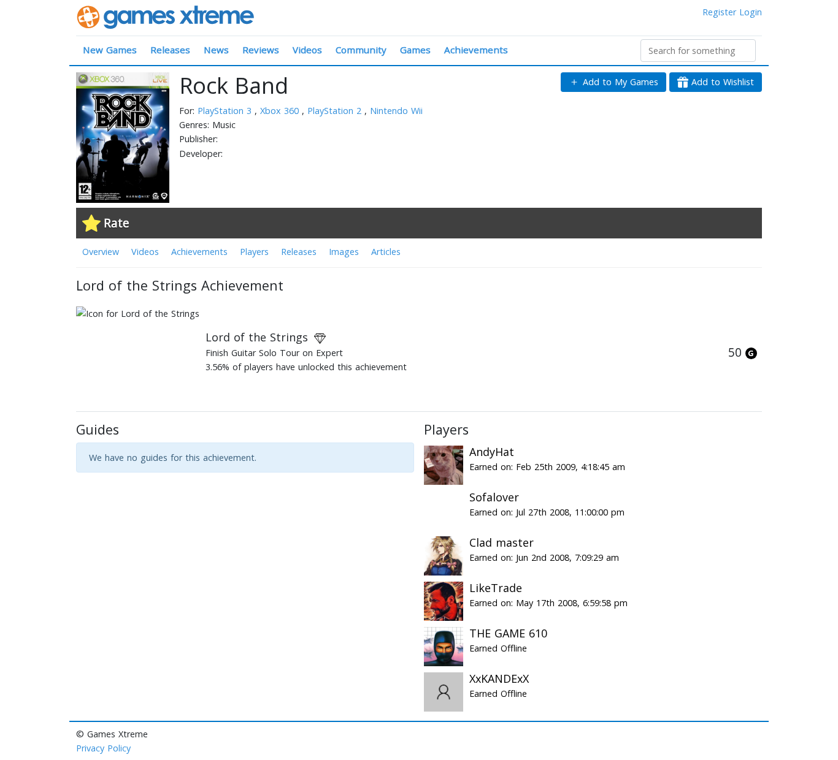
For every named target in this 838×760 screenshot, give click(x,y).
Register (719, 12)
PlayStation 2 (335, 110)
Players (254, 251)
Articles (386, 251)
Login (750, 12)
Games (415, 50)
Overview (100, 251)
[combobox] (698, 50)
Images (344, 251)
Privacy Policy (103, 748)
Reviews (260, 50)
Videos (307, 50)
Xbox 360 (281, 110)
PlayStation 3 (226, 110)
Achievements (476, 50)
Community (361, 50)
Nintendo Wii (396, 110)
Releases (170, 50)
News (216, 50)
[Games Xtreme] (166, 16)
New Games (110, 50)
